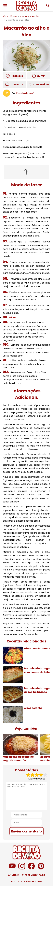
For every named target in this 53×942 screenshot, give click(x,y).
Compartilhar (41, 84)
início (5, 16)
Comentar (17, 84)
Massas (13, 16)
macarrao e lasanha (29, 16)
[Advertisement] (26, 172)
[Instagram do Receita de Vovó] (21, 868)
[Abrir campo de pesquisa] (48, 5)
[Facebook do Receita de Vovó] (31, 868)
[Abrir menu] (5, 5)
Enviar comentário (26, 831)
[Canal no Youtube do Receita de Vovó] (12, 868)
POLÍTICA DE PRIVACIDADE (26, 881)
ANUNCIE (13, 875)
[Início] (26, 6)
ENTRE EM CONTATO (33, 875)
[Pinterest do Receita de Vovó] (41, 868)
